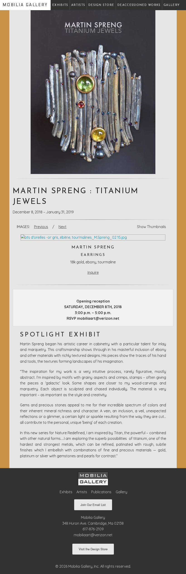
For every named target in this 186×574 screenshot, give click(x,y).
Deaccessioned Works (138, 5)
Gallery (172, 5)
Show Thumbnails (151, 226)
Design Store (101, 5)
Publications (101, 492)
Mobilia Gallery (25, 5)
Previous (41, 226)
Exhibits (60, 5)
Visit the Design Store (93, 549)
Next (62, 226)
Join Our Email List (93, 505)
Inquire (93, 272)
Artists (78, 5)
